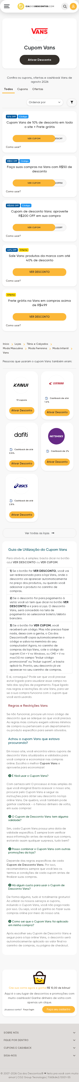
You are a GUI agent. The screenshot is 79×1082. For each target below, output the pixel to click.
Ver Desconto (39, 272)
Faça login (28, 1009)
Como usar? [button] (13, 146)
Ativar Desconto (39, 59)
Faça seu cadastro (58, 1009)
